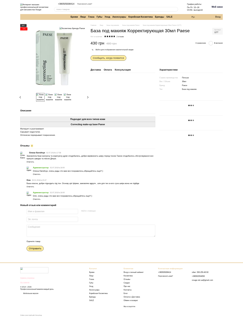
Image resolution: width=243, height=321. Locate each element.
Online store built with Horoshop (31, 315)
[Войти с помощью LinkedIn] (107, 211)
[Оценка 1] (45, 241)
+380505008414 (66, 4)
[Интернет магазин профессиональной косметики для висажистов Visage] (34, 270)
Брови (74, 17)
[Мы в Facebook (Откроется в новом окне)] (27, 17)
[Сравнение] (201, 16)
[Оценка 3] (54, 241)
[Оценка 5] (63, 241)
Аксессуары (119, 17)
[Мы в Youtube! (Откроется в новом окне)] (30, 17)
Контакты (127, 290)
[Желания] (207, 16)
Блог (126, 293)
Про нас (127, 286)
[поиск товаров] (176, 9)
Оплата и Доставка (132, 297)
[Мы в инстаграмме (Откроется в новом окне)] (23, 17)
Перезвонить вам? (84, 4)
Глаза (91, 17)
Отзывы (127, 279)
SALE (169, 17)
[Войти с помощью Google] (103, 211)
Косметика (128, 276)
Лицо (83, 17)
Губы (99, 17)
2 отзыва (120, 37)
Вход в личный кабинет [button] (134, 272)
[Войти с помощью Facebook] (98, 211)
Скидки (127, 283)
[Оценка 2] (49, 241)
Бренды (159, 17)
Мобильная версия (30, 293)
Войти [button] (98, 50)
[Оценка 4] (58, 241)
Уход (107, 17)
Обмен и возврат (131, 300)
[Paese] (72, 28)
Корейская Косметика (140, 17)
